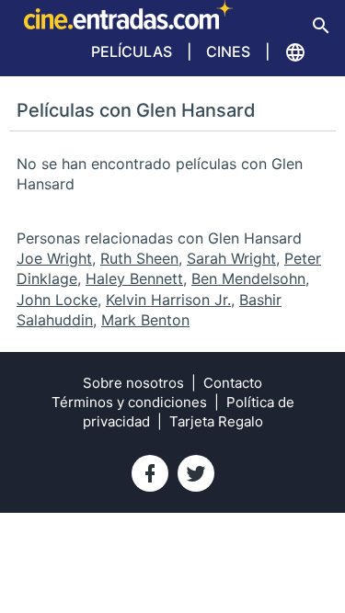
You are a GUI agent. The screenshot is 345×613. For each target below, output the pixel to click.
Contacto (232, 383)
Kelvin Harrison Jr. (168, 299)
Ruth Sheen (139, 258)
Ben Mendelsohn (248, 278)
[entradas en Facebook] (150, 473)
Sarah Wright (231, 258)
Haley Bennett (134, 278)
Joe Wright (54, 258)
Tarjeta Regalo (216, 421)
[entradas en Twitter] (196, 473)
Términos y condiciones (129, 402)
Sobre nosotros (133, 383)
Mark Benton (145, 320)
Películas (131, 51)
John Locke (57, 299)
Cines (228, 51)
